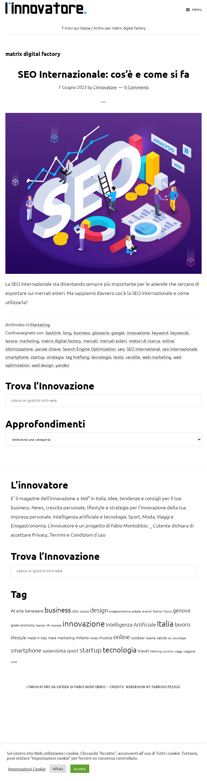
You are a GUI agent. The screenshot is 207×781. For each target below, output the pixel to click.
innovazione (138, 332)
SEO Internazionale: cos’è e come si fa (103, 74)
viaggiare (189, 651)
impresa (56, 625)
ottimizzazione (19, 349)
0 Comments (136, 87)
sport (72, 650)
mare (52, 637)
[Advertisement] (49, 738)
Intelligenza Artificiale (131, 624)
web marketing (156, 357)
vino (14, 661)
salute (162, 637)
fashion (158, 611)
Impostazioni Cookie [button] (27, 768)
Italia (165, 623)
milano (82, 637)
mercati (90, 341)
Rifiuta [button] (58, 768)
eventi (147, 611)
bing (67, 332)
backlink (53, 332)
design (99, 610)
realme (151, 638)
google (118, 332)
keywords (179, 332)
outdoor (138, 637)
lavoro (11, 341)
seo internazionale (179, 349)
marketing (29, 341)
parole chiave (48, 349)
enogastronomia (120, 611)
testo (118, 357)
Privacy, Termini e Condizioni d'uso (68, 534)
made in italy (37, 637)
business (82, 332)
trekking (156, 651)
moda (94, 638)
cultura (84, 611)
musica (105, 637)
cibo (75, 611)
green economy (23, 625)
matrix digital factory (61, 341)
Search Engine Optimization (89, 349)
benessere (34, 611)
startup (37, 357)
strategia (55, 357)
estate (136, 611)
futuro (168, 611)
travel (143, 651)
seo (121, 349)
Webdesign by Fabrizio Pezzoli (153, 687)
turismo (168, 651)
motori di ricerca (144, 341)
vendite (133, 357)
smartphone (17, 357)
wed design (42, 365)
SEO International (143, 349)
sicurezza (179, 638)
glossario (100, 332)
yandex (62, 365)
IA (48, 625)
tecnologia (101, 357)
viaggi (178, 651)
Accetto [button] (80, 768)
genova (181, 610)
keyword (160, 332)
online (168, 341)
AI (13, 610)
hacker (41, 625)
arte (20, 611)
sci (170, 638)
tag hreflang (77, 357)
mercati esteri (113, 341)
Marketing (40, 324)
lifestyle (18, 637)
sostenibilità (54, 651)
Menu (197, 9)
